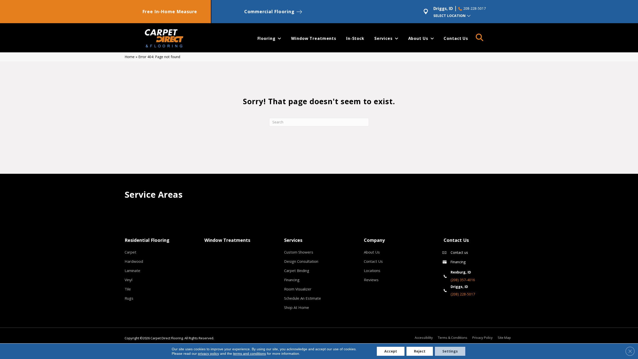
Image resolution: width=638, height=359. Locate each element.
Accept (390, 351)
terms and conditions (249, 354)
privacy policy (208, 354)
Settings (450, 351)
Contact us (459, 252)
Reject (419, 351)
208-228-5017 (474, 8)
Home (130, 56)
